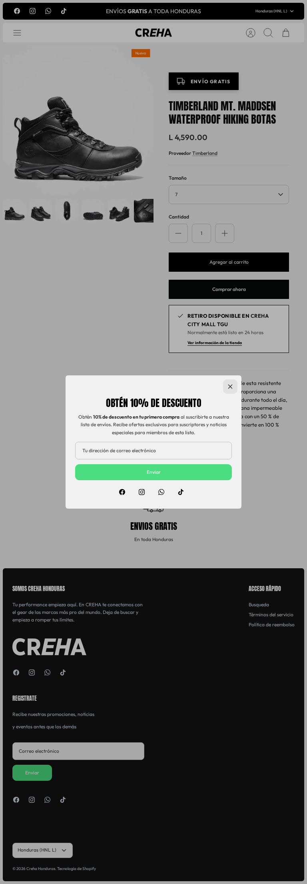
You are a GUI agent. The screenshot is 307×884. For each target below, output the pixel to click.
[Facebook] (122, 492)
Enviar (154, 472)
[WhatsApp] (161, 492)
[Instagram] (142, 492)
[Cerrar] (230, 386)
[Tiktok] (181, 492)
